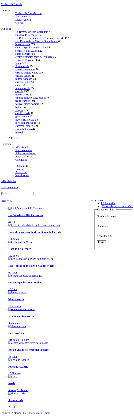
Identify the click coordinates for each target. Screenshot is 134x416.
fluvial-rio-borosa (24, 119)
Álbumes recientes (25, 153)
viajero (19, 110)
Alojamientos (22, 16)
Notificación (22, 175)
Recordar (102, 235)
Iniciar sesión (97, 200)
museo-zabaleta (23, 78)
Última (46, 412)
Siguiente (35, 412)
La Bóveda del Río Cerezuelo (31, 31)
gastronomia (22, 116)
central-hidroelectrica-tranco (30, 97)
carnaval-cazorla (24, 125)
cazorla (19, 91)
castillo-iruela (22, 113)
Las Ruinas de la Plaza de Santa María (36, 41)
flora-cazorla (22, 66)
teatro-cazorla (22, 100)
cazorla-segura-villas (26, 72)
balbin (18, 107)
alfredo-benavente (25, 69)
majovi (19, 132)
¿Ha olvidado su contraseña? (117, 206)
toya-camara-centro (25, 122)
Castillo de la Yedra (26, 34)
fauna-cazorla (22, 88)
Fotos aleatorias (23, 156)
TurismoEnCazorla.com (28, 13)
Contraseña (103, 226)
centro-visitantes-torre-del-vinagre (33, 56)
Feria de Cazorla (24, 60)
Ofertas (19, 22)
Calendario (21, 159)
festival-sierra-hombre (27, 103)
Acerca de (21, 172)
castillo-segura (23, 75)
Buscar (19, 169)
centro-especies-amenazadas (30, 47)
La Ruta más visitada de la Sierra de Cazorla (39, 38)
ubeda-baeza (22, 94)
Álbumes (6, 28)
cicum (18, 85)
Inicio (6, 201)
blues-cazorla (22, 44)
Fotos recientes (23, 150)
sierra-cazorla (22, 53)
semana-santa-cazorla (27, 50)
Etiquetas (20, 165)
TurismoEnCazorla (11, 4)
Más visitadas (22, 147)
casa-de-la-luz (23, 81)
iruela (18, 63)
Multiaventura (23, 19)
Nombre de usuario (107, 216)
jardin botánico (23, 129)
